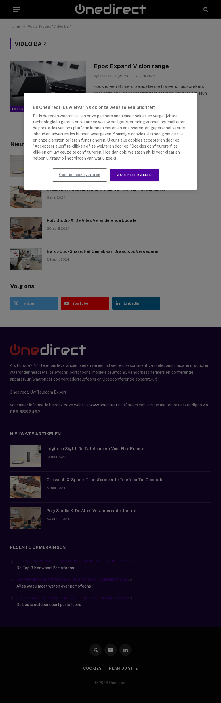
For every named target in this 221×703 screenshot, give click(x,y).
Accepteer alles (134, 175)
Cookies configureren (79, 175)
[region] (110, 141)
